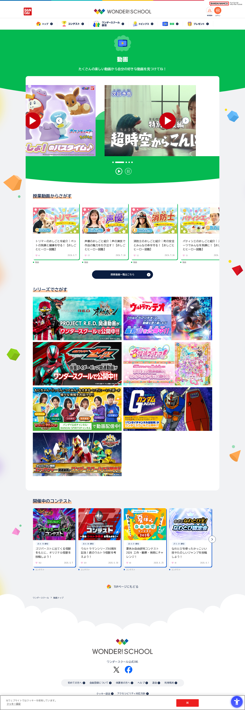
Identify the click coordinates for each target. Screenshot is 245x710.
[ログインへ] (217, 10)
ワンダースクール (41, 598)
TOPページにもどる (126, 586)
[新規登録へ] (209, 10)
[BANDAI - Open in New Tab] (28, 11)
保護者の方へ (123, 683)
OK (187, 703)
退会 (154, 683)
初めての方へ (75, 683)
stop (128, 171)
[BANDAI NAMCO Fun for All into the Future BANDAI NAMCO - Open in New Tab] (225, 4)
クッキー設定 (103, 694)
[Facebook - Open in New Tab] (128, 669)
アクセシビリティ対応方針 (131, 693)
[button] (185, 120)
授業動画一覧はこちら (122, 274)
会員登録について (98, 683)
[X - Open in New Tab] (116, 670)
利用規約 (169, 683)
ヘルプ (141, 683)
